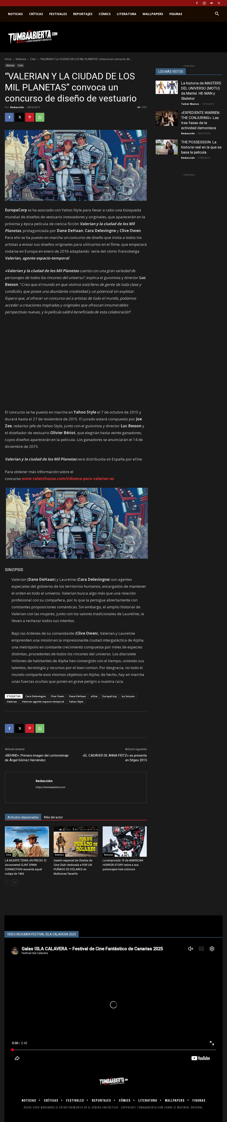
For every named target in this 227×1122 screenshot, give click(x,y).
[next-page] (15, 882)
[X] (218, 3)
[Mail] (211, 3)
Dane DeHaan (77, 696)
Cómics (105, 14)
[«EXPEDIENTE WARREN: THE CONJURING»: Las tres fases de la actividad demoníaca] (167, 118)
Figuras (175, 14)
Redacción (17, 107)
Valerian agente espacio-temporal (43, 701)
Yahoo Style (76, 701)
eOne (94, 696)
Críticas (36, 14)
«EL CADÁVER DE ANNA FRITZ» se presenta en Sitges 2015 (114, 757)
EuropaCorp (109, 696)
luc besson (128, 696)
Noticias (15, 14)
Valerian (12, 701)
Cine (33, 59)
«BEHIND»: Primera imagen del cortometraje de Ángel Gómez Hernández (36, 757)
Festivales (58, 14)
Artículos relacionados (23, 817)
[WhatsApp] (39, 117)
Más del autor (53, 817)
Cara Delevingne (35, 696)
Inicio (8, 59)
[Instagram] (204, 3)
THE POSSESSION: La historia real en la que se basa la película (201, 147)
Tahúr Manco (190, 103)
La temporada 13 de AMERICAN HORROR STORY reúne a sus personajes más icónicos (123, 865)
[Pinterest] (29, 117)
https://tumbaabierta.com (50, 787)
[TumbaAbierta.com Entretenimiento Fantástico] (113, 1081)
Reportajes (82, 14)
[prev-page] (7, 882)
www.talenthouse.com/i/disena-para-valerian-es (68, 478)
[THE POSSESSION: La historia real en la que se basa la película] (167, 147)
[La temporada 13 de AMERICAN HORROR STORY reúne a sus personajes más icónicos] (125, 841)
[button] (216, 14)
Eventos (59, 854)
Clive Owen (57, 696)
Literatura (126, 14)
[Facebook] (197, 3)
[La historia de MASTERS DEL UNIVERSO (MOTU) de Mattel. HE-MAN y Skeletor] (167, 87)
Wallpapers (153, 14)
